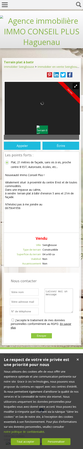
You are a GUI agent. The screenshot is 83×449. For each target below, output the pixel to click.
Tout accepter (25, 441)
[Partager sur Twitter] (63, 74)
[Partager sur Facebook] (69, 74)
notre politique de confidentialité (24, 432)
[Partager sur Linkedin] (56, 74)
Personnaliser (56, 441)
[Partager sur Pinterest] (49, 74)
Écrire (61, 146)
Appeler (22, 146)
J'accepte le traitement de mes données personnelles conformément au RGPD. (38, 322)
